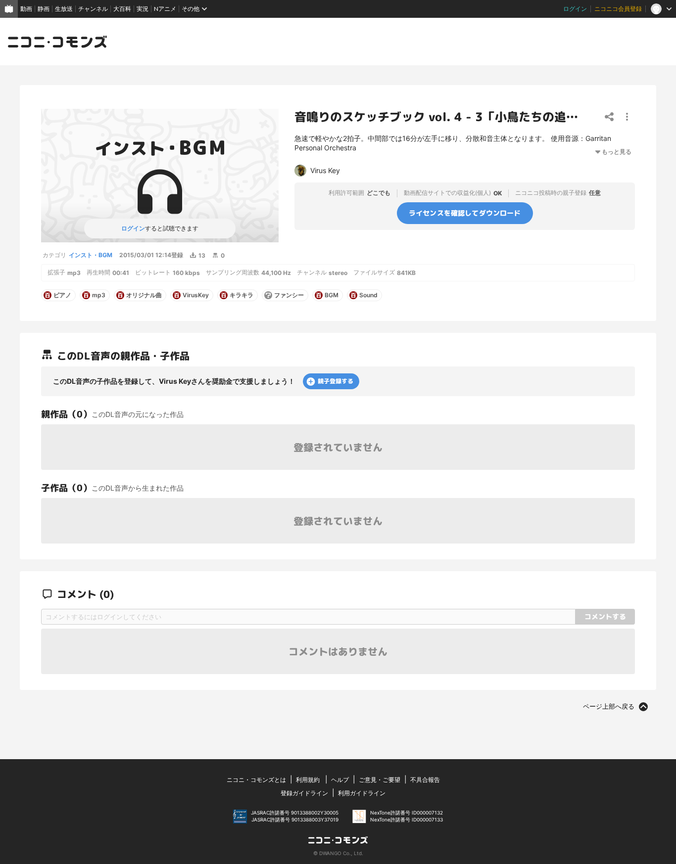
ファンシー (289, 295)
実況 (142, 8)
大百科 (122, 8)
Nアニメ (165, 8)
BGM (331, 295)
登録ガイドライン (304, 793)
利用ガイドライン (362, 793)
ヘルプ (340, 779)
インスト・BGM (90, 255)
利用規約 (308, 779)
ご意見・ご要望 (379, 779)
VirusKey (196, 295)
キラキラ (241, 295)
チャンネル (93, 8)
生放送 (64, 8)
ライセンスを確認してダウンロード (465, 213)
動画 (26, 8)
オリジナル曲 (144, 295)
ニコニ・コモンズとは (256, 779)
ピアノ (62, 295)
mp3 (98, 295)
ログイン (575, 8)
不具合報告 (425, 779)
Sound (368, 295)
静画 (43, 8)
